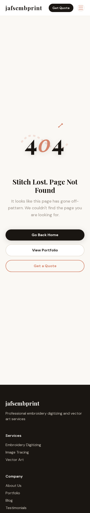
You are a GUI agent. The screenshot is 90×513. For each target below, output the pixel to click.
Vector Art (15, 459)
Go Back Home (45, 234)
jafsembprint (24, 8)
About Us (13, 485)
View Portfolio (45, 250)
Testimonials (16, 507)
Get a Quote (45, 265)
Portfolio (13, 493)
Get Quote (61, 8)
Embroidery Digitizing (23, 444)
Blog (9, 500)
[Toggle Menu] (80, 8)
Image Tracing (17, 452)
